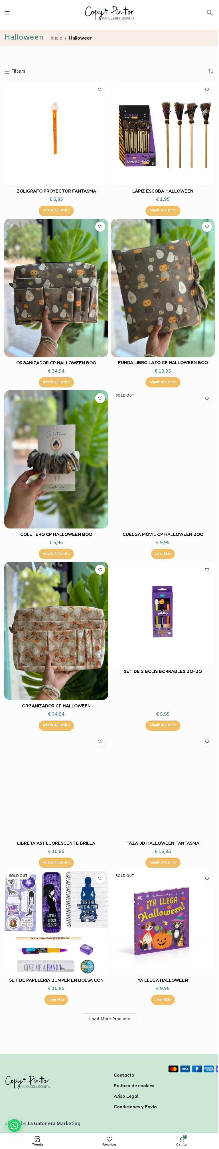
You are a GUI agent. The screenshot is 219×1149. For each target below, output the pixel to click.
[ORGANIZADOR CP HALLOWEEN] (56, 631)
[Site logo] (109, 13)
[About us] (137, 1067)
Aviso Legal (126, 1096)
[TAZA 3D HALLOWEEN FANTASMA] (163, 785)
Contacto (124, 1075)
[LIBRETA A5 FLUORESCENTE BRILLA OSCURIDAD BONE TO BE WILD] (56, 785)
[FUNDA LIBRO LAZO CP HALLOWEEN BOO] (163, 288)
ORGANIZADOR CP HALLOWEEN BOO (56, 363)
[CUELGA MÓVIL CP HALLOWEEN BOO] (163, 459)
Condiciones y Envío (135, 1106)
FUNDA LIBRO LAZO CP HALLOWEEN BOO (163, 362)
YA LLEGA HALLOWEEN (163, 980)
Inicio (56, 38)
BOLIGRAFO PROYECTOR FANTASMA (56, 191)
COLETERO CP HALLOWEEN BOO (56, 534)
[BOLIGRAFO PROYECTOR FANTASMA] (56, 133)
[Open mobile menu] (7, 13)
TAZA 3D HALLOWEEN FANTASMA (162, 843)
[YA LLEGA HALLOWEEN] (163, 922)
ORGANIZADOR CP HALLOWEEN (56, 706)
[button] (209, 15)
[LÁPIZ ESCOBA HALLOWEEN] (163, 133)
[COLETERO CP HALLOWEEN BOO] (56, 459)
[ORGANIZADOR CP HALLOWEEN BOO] (56, 288)
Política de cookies (134, 1085)
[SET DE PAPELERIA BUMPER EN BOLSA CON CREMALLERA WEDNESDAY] (56, 922)
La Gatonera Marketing (54, 1124)
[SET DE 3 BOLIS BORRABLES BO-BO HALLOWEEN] (163, 614)
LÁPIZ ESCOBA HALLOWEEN (162, 191)
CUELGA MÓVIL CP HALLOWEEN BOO (163, 534)
